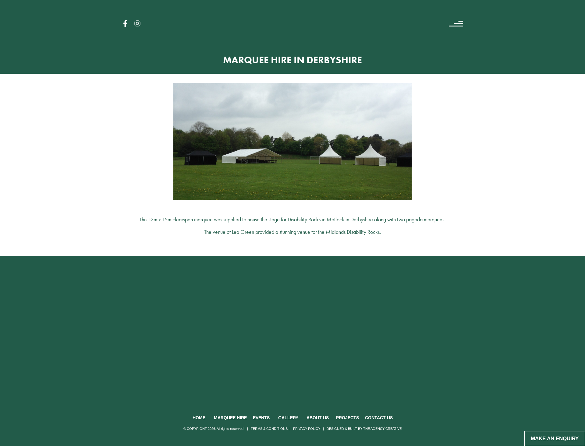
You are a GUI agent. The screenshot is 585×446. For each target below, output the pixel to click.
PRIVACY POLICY (306, 428)
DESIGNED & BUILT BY (344, 428)
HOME (199, 417)
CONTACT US (379, 417)
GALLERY (288, 417)
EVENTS (262, 417)
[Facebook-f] (125, 23)
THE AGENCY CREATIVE (382, 428)
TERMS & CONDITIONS (269, 428)
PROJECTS (347, 417)
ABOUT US (318, 417)
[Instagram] (137, 23)
